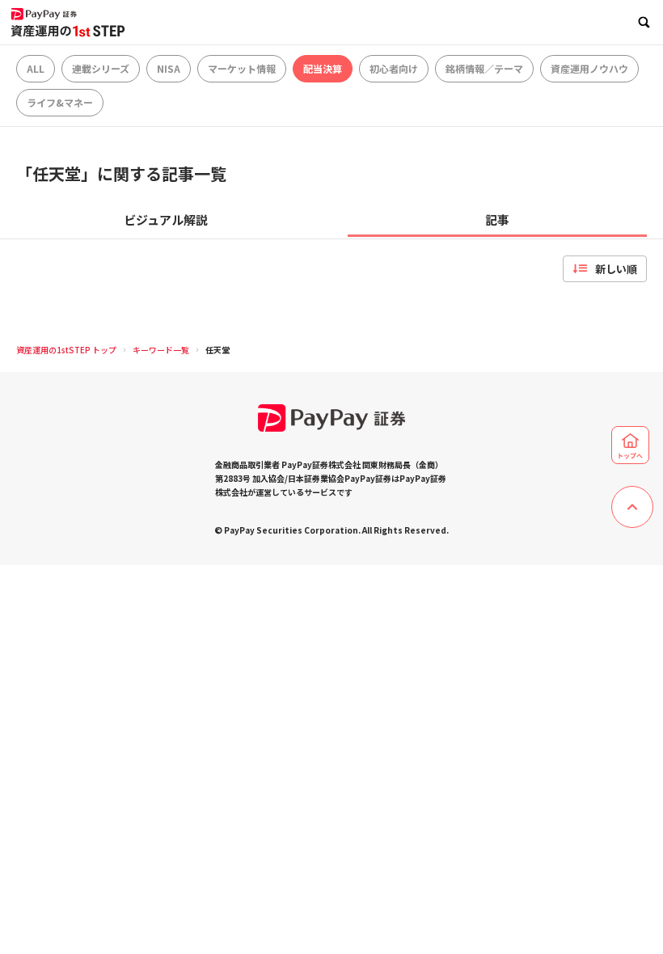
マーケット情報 (242, 68)
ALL (35, 68)
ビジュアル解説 (166, 219)
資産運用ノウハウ (589, 68)
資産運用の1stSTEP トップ (66, 350)
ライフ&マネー (60, 102)
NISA (168, 68)
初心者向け (394, 68)
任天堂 (217, 350)
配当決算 (322, 68)
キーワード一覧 (161, 350)
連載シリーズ (100, 68)
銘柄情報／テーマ (484, 68)
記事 (497, 219)
